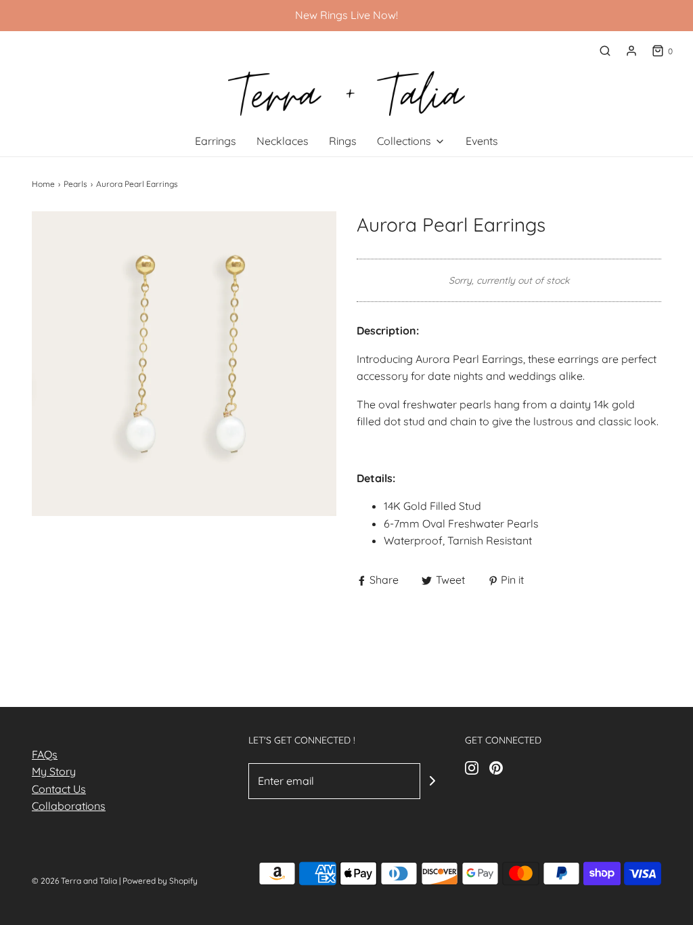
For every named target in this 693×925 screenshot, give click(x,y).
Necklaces (282, 141)
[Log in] (631, 51)
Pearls (75, 184)
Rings (343, 141)
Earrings (215, 141)
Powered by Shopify (160, 881)
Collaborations (69, 806)
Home (43, 184)
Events (482, 141)
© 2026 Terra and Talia (74, 881)
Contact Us (59, 789)
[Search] (605, 51)
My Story (54, 771)
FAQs (45, 754)
